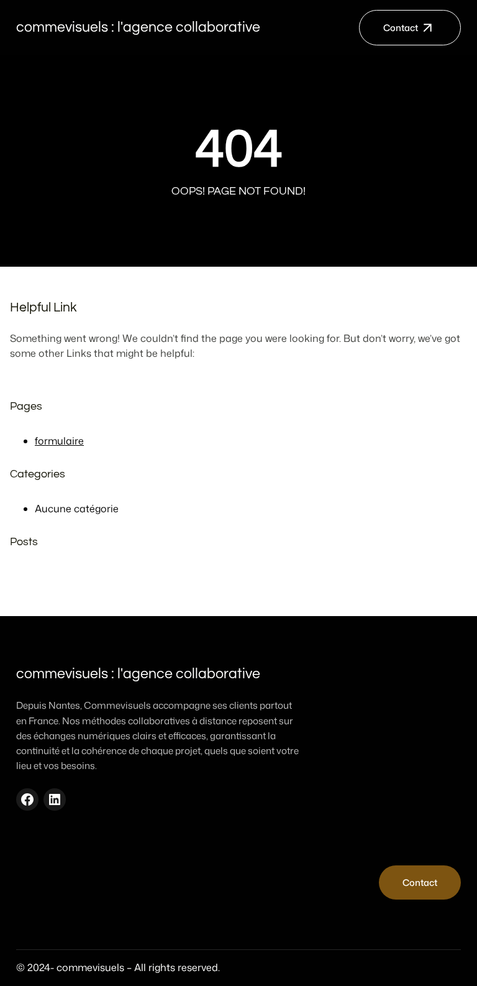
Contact (400, 27)
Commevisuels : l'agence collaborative (138, 27)
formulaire (59, 441)
